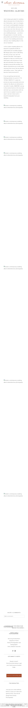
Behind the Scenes (17, 627)
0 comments (14, 612)
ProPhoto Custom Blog (18, 705)
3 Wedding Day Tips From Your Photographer (13, 627)
